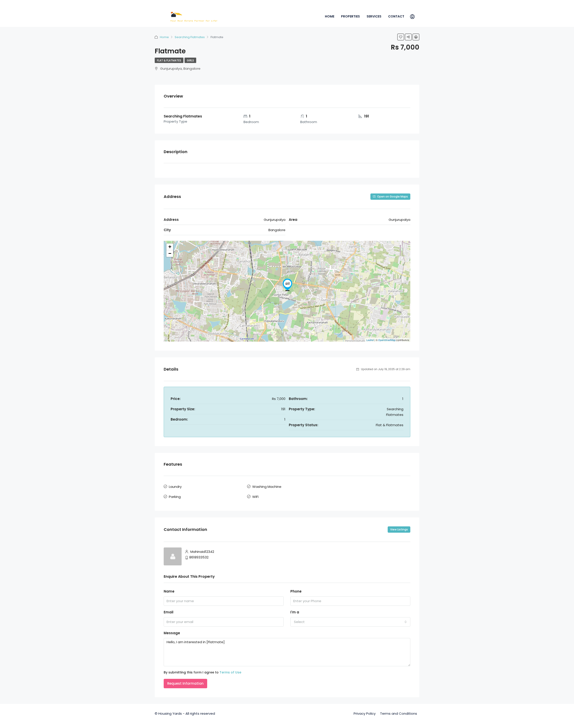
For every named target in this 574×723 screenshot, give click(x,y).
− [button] (169, 253)
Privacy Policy (365, 713)
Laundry (175, 486)
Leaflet (370, 340)
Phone (296, 591)
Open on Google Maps (392, 196)
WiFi (255, 496)
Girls (190, 60)
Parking (175, 496)
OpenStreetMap (387, 340)
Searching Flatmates (190, 37)
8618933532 (199, 557)
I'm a (294, 612)
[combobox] (350, 622)
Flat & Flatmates (169, 60)
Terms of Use (230, 672)
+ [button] (169, 247)
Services (374, 16)
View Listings (399, 529)
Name (169, 591)
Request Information (185, 683)
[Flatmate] (287, 284)
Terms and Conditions (398, 713)
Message (172, 633)
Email (168, 612)
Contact (396, 16)
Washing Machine (266, 486)
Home (329, 16)
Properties (350, 16)
